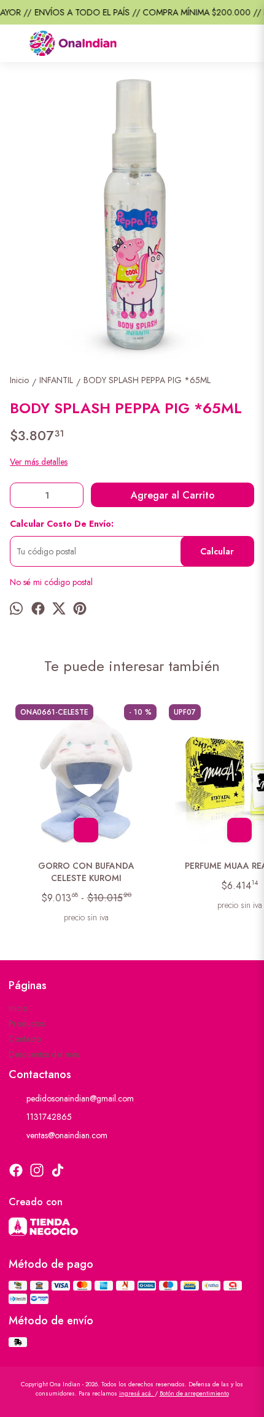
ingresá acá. (137, 1393)
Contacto (25, 1039)
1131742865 (49, 1117)
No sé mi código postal (51, 582)
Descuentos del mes (44, 1054)
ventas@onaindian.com (66, 1135)
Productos (27, 1023)
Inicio (18, 1008)
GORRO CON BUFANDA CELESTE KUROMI (86, 872)
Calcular (217, 551)
